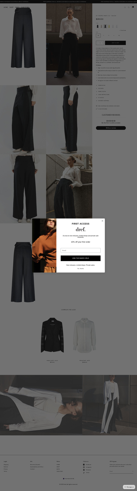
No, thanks (80, 268)
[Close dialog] (102, 220)
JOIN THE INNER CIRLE (80, 258)
